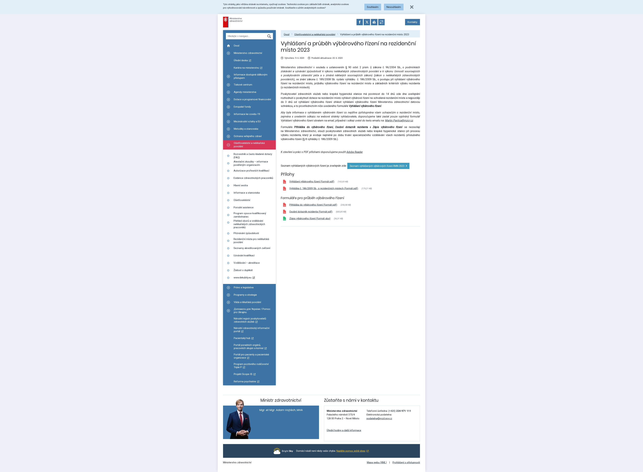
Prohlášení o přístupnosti (406, 462)
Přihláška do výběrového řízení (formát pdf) (313, 204)
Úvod (286, 34)
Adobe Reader (354, 152)
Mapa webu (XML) (377, 462)
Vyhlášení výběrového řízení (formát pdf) (311, 181)
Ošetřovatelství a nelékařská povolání (314, 34)
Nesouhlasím (393, 7)
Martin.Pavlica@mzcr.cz (399, 120)
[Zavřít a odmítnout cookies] (411, 7)
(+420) (399, 410)
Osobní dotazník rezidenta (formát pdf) (310, 211)
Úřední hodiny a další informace (344, 430)
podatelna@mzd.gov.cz (379, 418)
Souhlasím (372, 7)
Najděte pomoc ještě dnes (350, 450)
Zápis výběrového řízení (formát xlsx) (309, 218)
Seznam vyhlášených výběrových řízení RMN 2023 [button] (377, 165)
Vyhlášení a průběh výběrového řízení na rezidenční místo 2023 (374, 34)
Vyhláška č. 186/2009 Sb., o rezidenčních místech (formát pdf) (323, 188)
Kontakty (412, 22)
